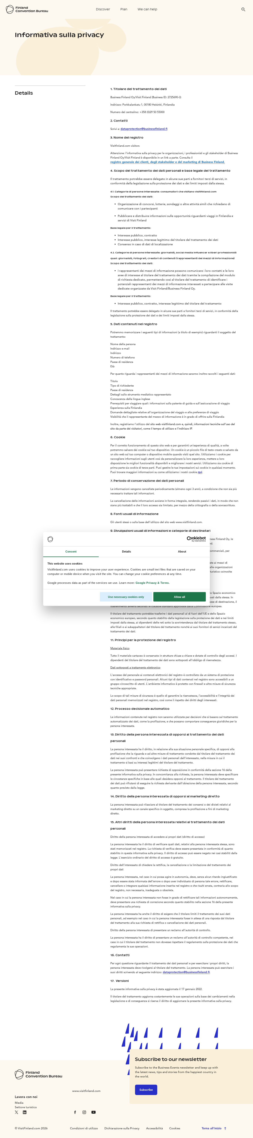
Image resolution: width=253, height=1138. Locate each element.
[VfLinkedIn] (24, 1112)
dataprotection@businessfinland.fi (144, 129)
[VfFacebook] (75, 1112)
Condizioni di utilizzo (84, 1128)
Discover (103, 9)
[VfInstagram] (84, 1112)
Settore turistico (26, 1107)
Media (19, 1102)
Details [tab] (126, 551)
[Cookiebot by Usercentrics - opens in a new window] (189, 539)
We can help (147, 9)
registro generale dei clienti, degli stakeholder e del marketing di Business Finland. (167, 162)
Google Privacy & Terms (152, 582)
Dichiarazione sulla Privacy (121, 1128)
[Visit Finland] (27, 9)
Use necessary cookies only (126, 596)
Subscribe (146, 1090)
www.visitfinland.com (86, 1091)
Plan (123, 9)
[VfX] (16, 1112)
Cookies (174, 1128)
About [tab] (182, 551)
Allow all (179, 596)
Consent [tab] (70, 551)
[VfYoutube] (93, 1112)
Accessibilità (154, 1128)
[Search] (243, 9)
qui (200, 472)
